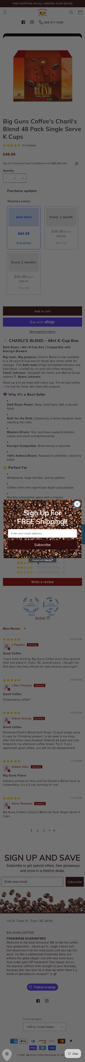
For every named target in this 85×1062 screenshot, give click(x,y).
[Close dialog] (77, 504)
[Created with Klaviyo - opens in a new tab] (42, 560)
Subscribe (42, 545)
